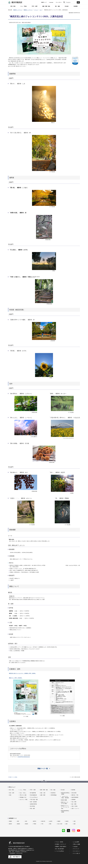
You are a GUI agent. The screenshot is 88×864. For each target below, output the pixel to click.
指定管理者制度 (75, 797)
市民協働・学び (23, 797)
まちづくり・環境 (23, 799)
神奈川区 (43, 821)
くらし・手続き (22, 789)
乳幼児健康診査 (33, 795)
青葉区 (10, 821)
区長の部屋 (74, 792)
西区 (50, 823)
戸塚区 (34, 823)
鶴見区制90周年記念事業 (65, 811)
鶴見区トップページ (28, 9)
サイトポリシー (76, 851)
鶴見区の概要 (64, 800)
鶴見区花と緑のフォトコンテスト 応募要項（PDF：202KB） (22, 673)
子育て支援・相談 (34, 799)
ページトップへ (44, 781)
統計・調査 (74, 804)
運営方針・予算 (75, 795)
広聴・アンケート (75, 808)
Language (75, 846)
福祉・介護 (42, 792)
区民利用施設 (54, 795)
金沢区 (50, 821)
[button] (44, 768)
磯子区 (34, 821)
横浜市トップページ (17, 9)
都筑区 (18, 823)
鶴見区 (26, 823)
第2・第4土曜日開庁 (59, 848)
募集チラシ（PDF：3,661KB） (15, 677)
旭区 (18, 821)
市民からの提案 (76, 844)
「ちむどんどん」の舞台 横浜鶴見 (65, 797)
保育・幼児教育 (33, 801)
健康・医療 (42, 795)
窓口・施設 (53, 789)
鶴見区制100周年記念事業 (65, 793)
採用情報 (73, 799)
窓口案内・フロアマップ (60, 844)
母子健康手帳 (33, 792)
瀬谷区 (10, 823)
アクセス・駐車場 (59, 841)
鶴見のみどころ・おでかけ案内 (65, 803)
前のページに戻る (13, 777)
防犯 (10, 795)
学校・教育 (32, 808)
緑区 (66, 823)
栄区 (75, 821)
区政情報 (73, 789)
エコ (41, 9)
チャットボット (59, 2)
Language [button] (51, 2)
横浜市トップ (43, 2)
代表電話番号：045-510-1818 (16, 853)
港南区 (58, 821)
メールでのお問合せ (59, 851)
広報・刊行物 (74, 806)
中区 (42, 823)
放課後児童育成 (33, 804)
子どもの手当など (34, 797)
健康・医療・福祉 (44, 789)
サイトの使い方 (76, 853)
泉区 (26, 821)
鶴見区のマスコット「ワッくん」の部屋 (65, 807)
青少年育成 (32, 806)
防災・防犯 (11, 789)
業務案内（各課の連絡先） (61, 846)
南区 (75, 823)
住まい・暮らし (23, 792)
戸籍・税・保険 (23, 795)
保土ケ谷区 (59, 823)
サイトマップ (76, 848)
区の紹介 (63, 789)
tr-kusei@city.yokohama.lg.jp (24, 756)
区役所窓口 (53, 792)
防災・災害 (11, 792)
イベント (36, 9)
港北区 (67, 821)
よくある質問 (76, 841)
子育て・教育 (33, 789)
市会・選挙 (74, 801)
